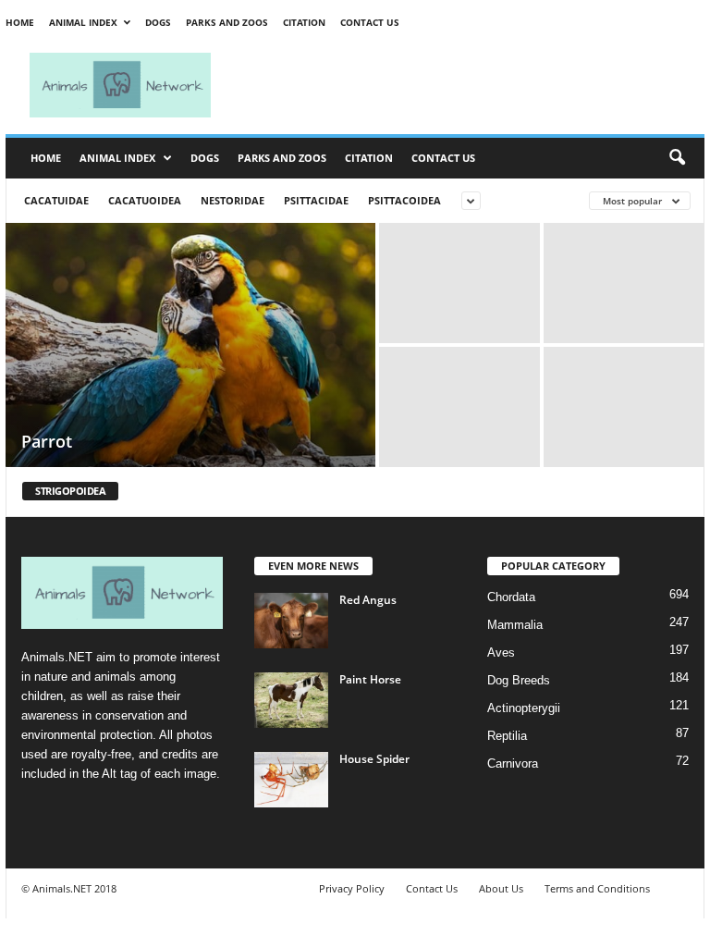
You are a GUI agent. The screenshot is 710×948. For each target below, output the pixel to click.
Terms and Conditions (597, 888)
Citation (304, 22)
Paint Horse (370, 679)
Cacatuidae (56, 200)
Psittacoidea (404, 200)
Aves (501, 652)
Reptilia (507, 736)
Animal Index (83, 22)
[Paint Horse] (291, 700)
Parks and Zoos (227, 22)
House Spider (374, 759)
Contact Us (369, 22)
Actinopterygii (523, 708)
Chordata (511, 597)
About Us (501, 888)
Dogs (158, 22)
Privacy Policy (352, 888)
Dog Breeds (518, 680)
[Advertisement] (469, 85)
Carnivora (512, 763)
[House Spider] (291, 779)
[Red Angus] (291, 620)
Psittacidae (316, 200)
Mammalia (515, 625)
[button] (676, 158)
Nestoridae (232, 200)
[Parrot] (190, 347)
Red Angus (368, 600)
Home (20, 22)
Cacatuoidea (144, 200)
